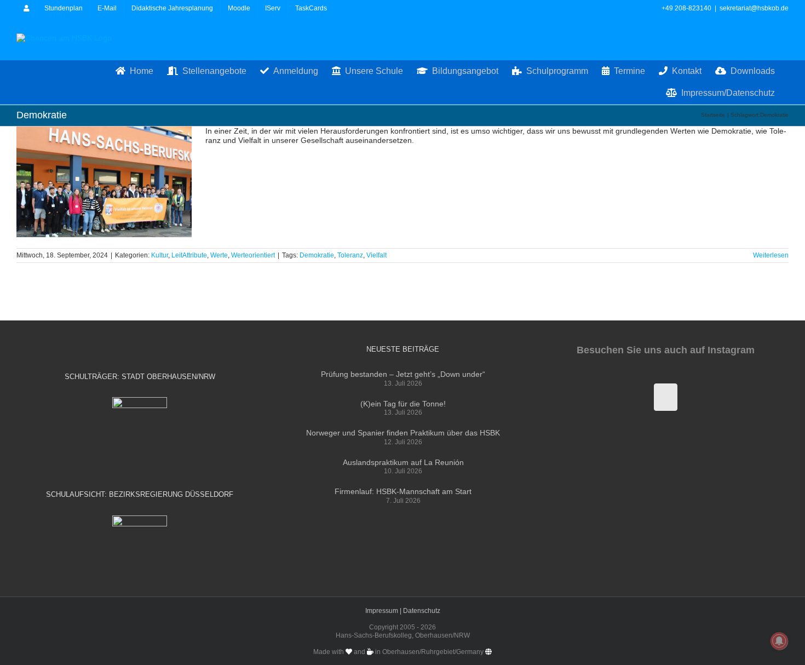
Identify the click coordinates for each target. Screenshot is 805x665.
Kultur (159, 255)
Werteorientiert (253, 255)
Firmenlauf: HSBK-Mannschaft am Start (403, 491)
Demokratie (317, 255)
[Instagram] (665, 397)
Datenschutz (421, 611)
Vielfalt (376, 255)
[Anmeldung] (26, 8)
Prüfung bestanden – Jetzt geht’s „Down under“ (403, 374)
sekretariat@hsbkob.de (754, 8)
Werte (219, 255)
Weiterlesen (771, 255)
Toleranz (350, 255)
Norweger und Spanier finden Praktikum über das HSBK (403, 432)
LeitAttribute (189, 255)
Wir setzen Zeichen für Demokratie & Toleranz (104, 181)
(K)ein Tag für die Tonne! (403, 403)
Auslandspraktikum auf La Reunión (403, 462)
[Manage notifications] (779, 641)
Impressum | (384, 611)
